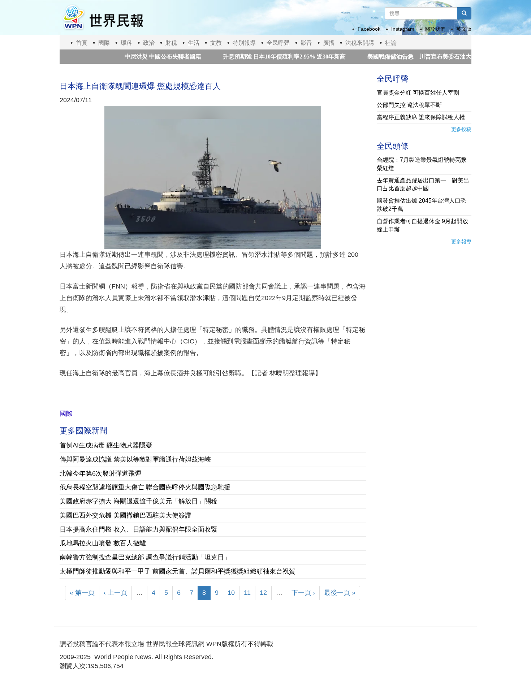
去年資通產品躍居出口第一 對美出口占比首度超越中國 (423, 184)
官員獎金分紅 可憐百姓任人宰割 (418, 93)
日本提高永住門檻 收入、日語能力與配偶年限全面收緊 (138, 529)
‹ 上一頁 (115, 592)
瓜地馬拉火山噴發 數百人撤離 (103, 543)
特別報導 (244, 43)
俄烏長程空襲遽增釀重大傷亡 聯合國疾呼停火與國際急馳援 (145, 487)
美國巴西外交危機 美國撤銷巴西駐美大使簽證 (125, 515)
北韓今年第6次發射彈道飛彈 (100, 473)
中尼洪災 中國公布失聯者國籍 (146, 56)
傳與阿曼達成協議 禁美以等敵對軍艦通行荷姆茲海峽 (135, 459)
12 (263, 592)
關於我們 (435, 29)
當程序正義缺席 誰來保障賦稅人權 (421, 117)
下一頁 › (303, 592)
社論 (391, 43)
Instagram (402, 29)
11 (247, 592)
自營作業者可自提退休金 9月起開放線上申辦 (422, 225)
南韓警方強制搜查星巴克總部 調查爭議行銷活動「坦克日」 (145, 557)
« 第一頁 (82, 592)
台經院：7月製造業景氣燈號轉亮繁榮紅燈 (422, 164)
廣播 (328, 43)
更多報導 (461, 241)
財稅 (171, 43)
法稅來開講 (359, 43)
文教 (216, 43)
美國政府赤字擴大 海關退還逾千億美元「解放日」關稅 (138, 501)
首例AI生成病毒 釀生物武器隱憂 (106, 445)
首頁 (81, 43)
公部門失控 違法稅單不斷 (409, 105)
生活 (193, 43)
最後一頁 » (339, 592)
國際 (104, 43)
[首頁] (103, 17)
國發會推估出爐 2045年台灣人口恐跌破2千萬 (421, 205)
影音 (306, 43)
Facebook (369, 29)
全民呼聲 (278, 43)
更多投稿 (461, 129)
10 (231, 592)
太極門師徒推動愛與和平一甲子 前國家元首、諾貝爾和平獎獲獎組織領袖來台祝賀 (177, 571)
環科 (126, 43)
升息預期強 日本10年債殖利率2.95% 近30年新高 (267, 56)
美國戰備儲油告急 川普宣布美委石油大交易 (408, 56)
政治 (149, 43)
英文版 (463, 29)
